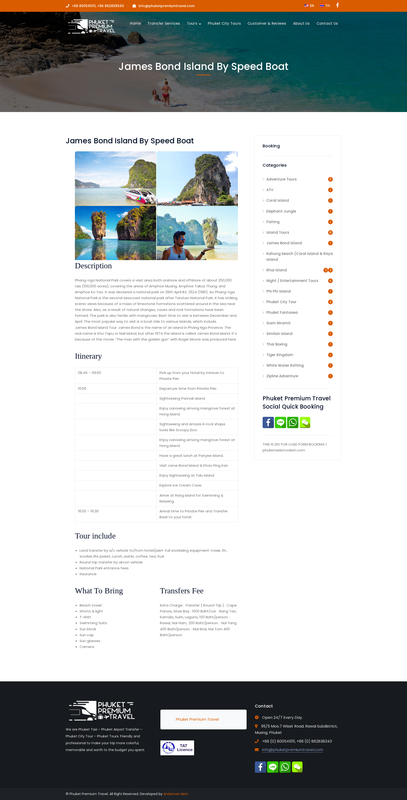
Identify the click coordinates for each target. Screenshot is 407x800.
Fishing (273, 221)
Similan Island (279, 333)
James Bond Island (284, 243)
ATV (269, 189)
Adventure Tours (281, 179)
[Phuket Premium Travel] (91, 26)
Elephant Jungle (281, 211)
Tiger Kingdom (279, 354)
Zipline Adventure (282, 376)
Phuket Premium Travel (197, 719)
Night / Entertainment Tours (292, 280)
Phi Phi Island (278, 291)
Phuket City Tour (281, 301)
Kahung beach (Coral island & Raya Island (299, 256)
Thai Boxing (276, 344)
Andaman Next (175, 794)
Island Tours (277, 232)
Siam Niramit (278, 323)
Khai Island (276, 270)
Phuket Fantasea (282, 312)
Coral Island (277, 200)
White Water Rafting (285, 365)
